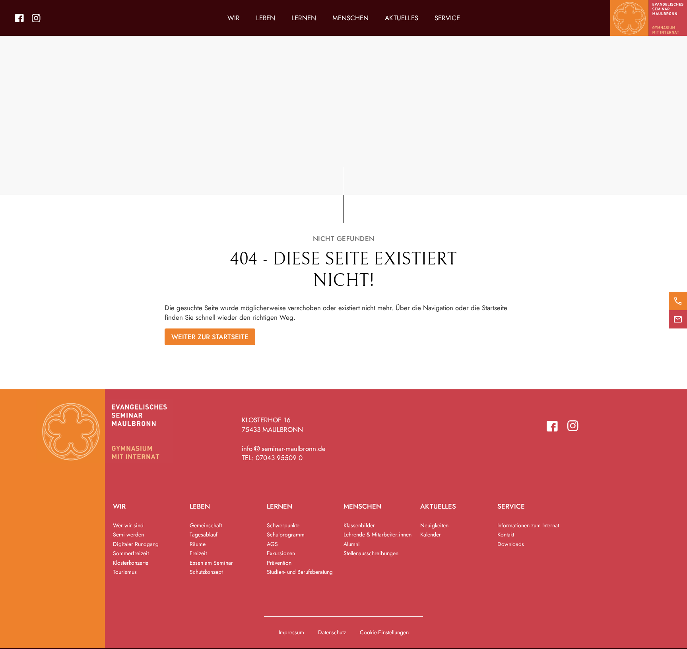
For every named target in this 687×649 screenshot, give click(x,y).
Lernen (303, 18)
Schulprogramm (286, 534)
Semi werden (128, 534)
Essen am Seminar (211, 563)
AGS (272, 544)
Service (447, 18)
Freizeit (198, 553)
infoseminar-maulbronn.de (284, 448)
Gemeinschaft (206, 525)
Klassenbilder (359, 525)
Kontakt (505, 534)
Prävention (279, 563)
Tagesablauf (203, 534)
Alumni (352, 544)
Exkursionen (281, 553)
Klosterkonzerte (130, 563)
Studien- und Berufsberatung (300, 572)
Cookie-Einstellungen (384, 632)
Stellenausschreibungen (371, 553)
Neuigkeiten (434, 525)
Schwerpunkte (283, 525)
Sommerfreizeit (131, 553)
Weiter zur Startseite (209, 337)
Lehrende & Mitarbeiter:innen (377, 534)
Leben (265, 18)
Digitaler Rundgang (136, 544)
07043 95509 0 (279, 457)
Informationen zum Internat (528, 525)
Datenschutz (332, 632)
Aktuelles (401, 18)
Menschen (350, 18)
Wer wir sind (128, 525)
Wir (233, 18)
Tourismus (125, 572)
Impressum (291, 632)
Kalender (430, 534)
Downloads (510, 544)
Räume (198, 544)
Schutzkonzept (206, 572)
